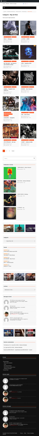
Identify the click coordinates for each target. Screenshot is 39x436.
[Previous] (5, 228)
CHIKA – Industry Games (17, 229)
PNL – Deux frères (25, 114)
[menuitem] (1, 1)
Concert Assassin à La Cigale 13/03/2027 (16, 384)
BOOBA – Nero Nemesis (26, 89)
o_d (11, 302)
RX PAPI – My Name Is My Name (18, 278)
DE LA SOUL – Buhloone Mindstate (24, 180)
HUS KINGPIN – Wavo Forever (9, 258)
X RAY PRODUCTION (14, 385)
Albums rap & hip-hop (7, 61)
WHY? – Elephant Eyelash (8, 262)
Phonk (10, 397)
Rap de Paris (14, 61)
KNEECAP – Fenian (7, 266)
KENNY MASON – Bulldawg (23, 194)
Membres (7, 3)
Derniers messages (13, 3)
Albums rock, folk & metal (8, 114)
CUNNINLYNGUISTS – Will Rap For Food (7, 334)
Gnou (12, 308)
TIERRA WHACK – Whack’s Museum (24, 167)
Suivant (13, 150)
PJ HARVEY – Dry (21, 207)
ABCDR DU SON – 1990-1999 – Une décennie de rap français (28, 332)
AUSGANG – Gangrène (9, 117)
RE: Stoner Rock (12, 306)
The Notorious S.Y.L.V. (8, 40)
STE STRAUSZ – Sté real (9, 142)
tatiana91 (12, 379)
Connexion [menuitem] (5, 1)
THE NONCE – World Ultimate (9, 255)
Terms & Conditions (30, 433)
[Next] (34, 228)
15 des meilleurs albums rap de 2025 (10, 251)
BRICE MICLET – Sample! (13, 349)
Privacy (21, 433)
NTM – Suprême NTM (26, 63)
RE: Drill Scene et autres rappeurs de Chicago (17, 300)
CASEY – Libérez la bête (26, 142)
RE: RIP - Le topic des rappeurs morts (16, 317)
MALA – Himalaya (8, 39)
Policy (25, 433)
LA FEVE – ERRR (25, 39)
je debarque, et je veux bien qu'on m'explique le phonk (18, 378)
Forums (4, 3)
